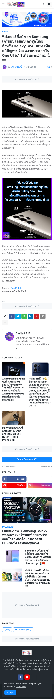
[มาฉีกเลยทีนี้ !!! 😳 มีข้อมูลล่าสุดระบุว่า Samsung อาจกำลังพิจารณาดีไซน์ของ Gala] (40, 369)
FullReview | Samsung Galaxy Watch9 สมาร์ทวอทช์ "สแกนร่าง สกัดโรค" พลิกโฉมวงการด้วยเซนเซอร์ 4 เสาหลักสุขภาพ (24, 537)
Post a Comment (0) (27, 459)
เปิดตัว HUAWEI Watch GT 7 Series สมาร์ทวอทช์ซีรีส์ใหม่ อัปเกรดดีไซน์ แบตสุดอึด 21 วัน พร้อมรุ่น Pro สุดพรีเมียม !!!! (37, 578)
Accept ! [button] (10, 692)
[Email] (43, 316)
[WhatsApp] (24, 316)
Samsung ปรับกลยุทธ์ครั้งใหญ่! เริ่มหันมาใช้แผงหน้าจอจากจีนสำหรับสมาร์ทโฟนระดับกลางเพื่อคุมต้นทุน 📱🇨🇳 (38, 557)
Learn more (21, 686)
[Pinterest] (36, 316)
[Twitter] (18, 316)
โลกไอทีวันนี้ (23, 333)
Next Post (45, 466)
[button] (3, 4)
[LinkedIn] (30, 316)
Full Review (23, 629)
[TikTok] (33, 677)
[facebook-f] (20, 677)
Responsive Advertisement (27, 79)
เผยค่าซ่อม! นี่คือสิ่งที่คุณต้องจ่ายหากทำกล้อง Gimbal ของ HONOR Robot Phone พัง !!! (12, 433)
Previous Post (10, 466)
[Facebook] (12, 316)
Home (5, 32)
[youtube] (27, 677)
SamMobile (16, 288)
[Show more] (5, 322)
